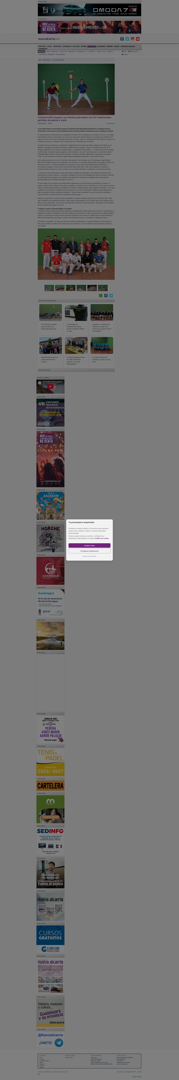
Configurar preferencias (89, 551)
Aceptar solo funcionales (89, 556)
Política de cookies (102, 538)
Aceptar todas (89, 545)
